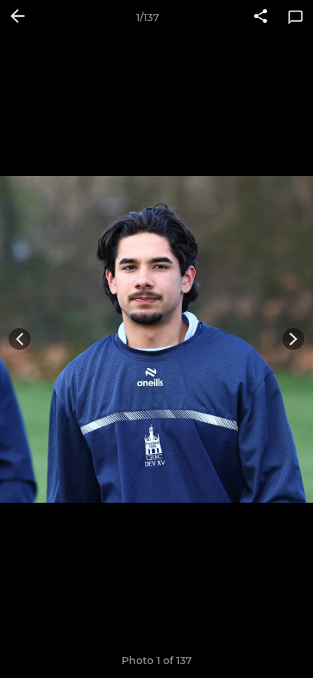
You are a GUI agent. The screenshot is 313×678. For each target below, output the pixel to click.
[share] (260, 17)
